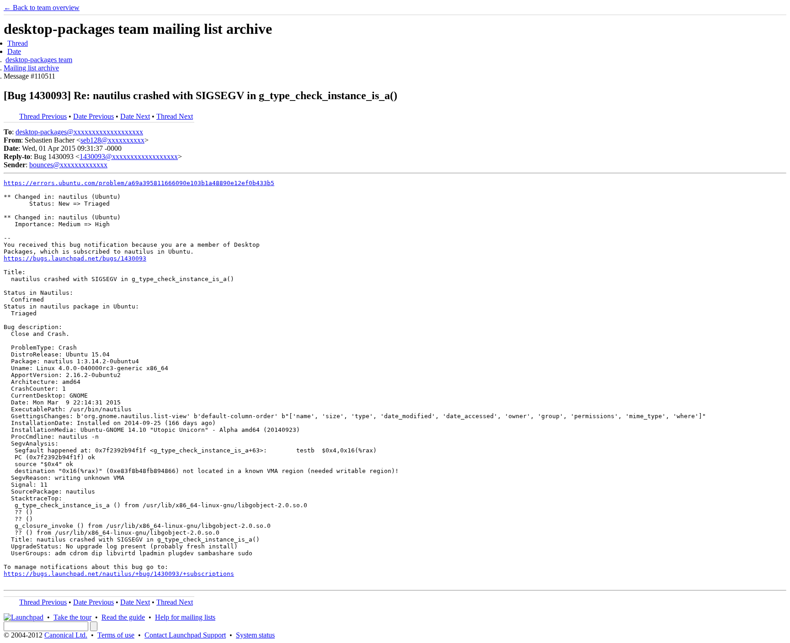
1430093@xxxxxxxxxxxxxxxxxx (129, 156)
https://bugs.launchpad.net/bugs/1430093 (75, 258)
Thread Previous (43, 116)
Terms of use (115, 635)
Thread (17, 43)
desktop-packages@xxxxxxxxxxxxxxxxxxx (79, 132)
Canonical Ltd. (65, 635)
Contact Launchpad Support (185, 635)
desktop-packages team (38, 60)
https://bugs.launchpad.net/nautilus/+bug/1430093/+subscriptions (119, 573)
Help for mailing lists (185, 617)
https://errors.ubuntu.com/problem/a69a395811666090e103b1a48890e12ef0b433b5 (139, 183)
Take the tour (72, 617)
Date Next (135, 116)
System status (255, 635)
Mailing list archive (31, 68)
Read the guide (123, 617)
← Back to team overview (42, 7)
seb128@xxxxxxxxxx (112, 140)
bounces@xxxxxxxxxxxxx (68, 165)
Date (14, 51)
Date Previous (93, 116)
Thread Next (174, 116)
